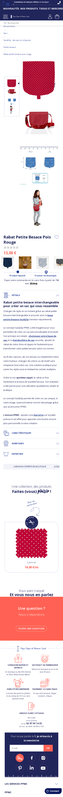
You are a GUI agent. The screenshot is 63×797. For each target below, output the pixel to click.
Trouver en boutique (45, 275)
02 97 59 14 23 (34, 723)
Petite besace (10, 47)
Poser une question (31, 628)
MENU (5, 18)
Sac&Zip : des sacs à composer (17, 40)
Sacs (5, 33)
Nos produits (9, 26)
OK (48, 748)
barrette (39, 414)
